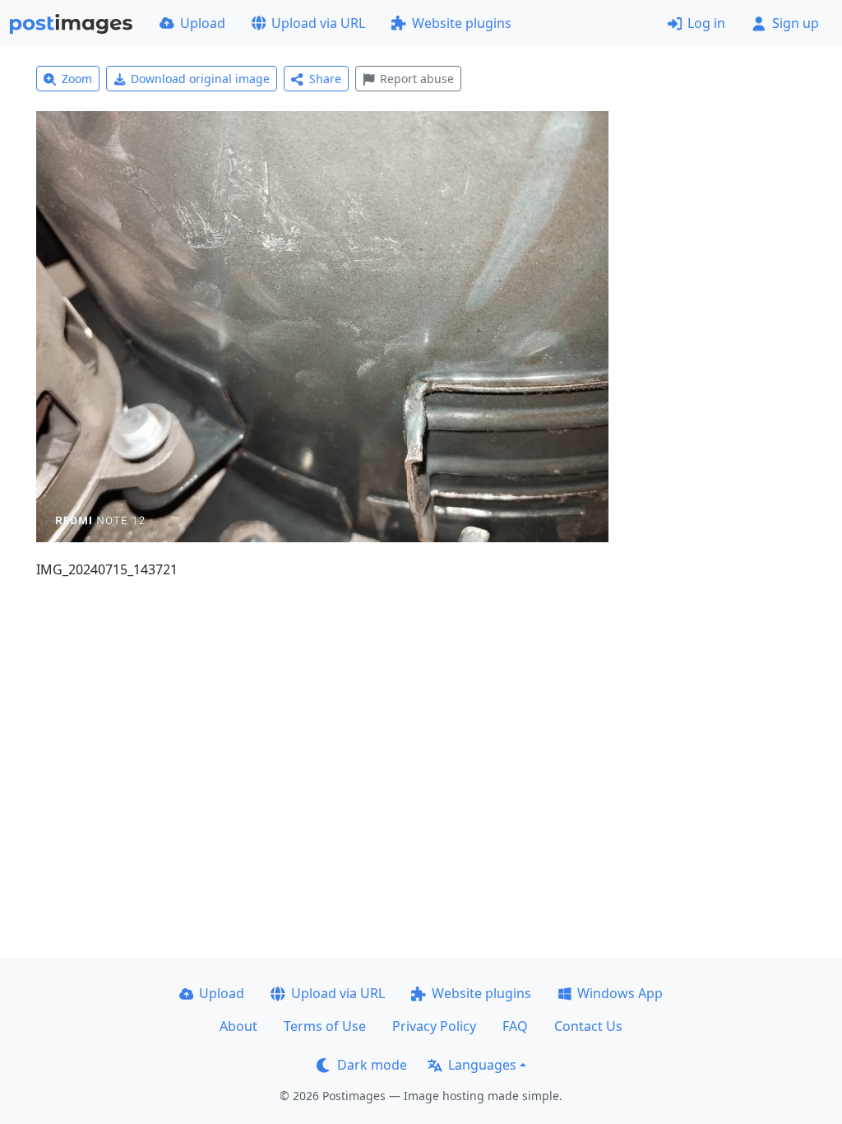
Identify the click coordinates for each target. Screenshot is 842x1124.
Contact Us (588, 1026)
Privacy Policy (434, 1026)
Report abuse (417, 78)
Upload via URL (318, 23)
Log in (706, 23)
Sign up (795, 23)
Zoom (77, 78)
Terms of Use (325, 1026)
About (238, 1026)
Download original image (200, 78)
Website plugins (461, 23)
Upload (202, 23)
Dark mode (372, 1065)
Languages (482, 1065)
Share (325, 78)
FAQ (515, 1026)
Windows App (620, 993)
